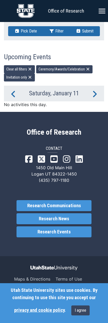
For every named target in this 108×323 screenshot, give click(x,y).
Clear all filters (17, 69)
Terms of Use (69, 279)
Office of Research (66, 11)
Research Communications (54, 206)
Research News (54, 219)
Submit (87, 31)
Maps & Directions (32, 279)
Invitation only (17, 77)
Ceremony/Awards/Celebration (62, 69)
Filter (59, 31)
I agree (80, 310)
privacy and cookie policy (39, 310)
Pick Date (28, 31)
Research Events (54, 232)
